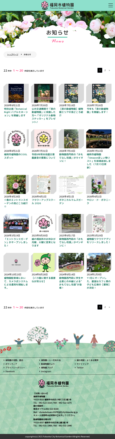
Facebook (10, 371)
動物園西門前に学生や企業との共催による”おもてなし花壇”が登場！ (71, 282)
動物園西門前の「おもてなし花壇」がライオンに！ (71, 158)
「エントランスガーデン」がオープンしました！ (16, 242)
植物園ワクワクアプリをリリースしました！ (99, 240)
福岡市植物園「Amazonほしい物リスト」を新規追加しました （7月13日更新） (99, 161)
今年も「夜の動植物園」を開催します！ (97, 110)
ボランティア (11, 363)
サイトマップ (82, 363)
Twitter (80, 367)
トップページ (12, 54)
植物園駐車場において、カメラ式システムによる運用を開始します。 (16, 282)
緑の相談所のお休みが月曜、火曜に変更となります (44, 242)
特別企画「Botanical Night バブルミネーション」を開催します (16, 112)
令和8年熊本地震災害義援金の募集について (44, 156)
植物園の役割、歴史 (14, 360)
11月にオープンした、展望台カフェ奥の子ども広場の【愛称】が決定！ (99, 282)
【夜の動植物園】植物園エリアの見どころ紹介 (71, 112)
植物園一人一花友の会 (51, 360)
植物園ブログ (47, 367)
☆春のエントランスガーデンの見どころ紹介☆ (16, 203)
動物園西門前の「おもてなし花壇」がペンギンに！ (71, 242)
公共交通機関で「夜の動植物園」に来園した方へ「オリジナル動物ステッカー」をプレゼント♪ (44, 115)
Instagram (46, 371)
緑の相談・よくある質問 (87, 360)
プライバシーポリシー (15, 367)
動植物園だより (48, 363)
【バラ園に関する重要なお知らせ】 (44, 279)
